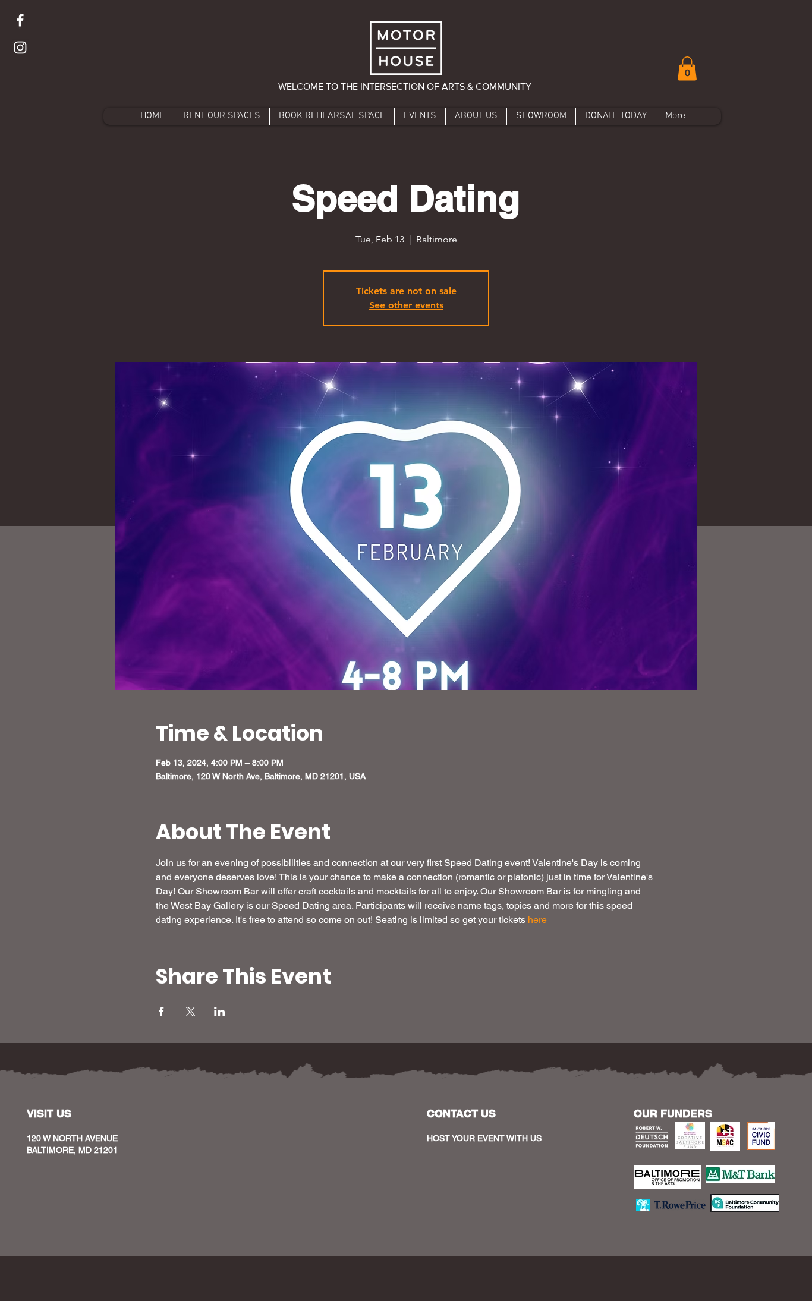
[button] (687, 68)
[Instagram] (20, 47)
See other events (406, 305)
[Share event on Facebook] (161, 1011)
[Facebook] (20, 20)
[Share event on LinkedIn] (219, 1011)
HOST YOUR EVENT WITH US (484, 1138)
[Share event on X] (190, 1011)
